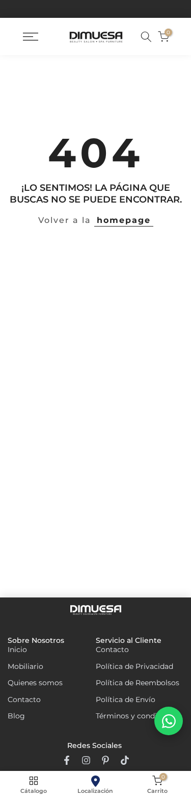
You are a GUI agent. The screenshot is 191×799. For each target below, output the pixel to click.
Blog (16, 715)
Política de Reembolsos (137, 682)
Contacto (24, 699)
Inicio (17, 649)
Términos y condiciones (138, 715)
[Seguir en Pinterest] (105, 760)
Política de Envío (125, 699)
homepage (124, 220)
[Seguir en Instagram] (86, 760)
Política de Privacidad (134, 666)
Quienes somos (35, 682)
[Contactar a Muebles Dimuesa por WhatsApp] (168, 721)
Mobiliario (25, 666)
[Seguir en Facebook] (66, 760)
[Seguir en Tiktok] (124, 760)
